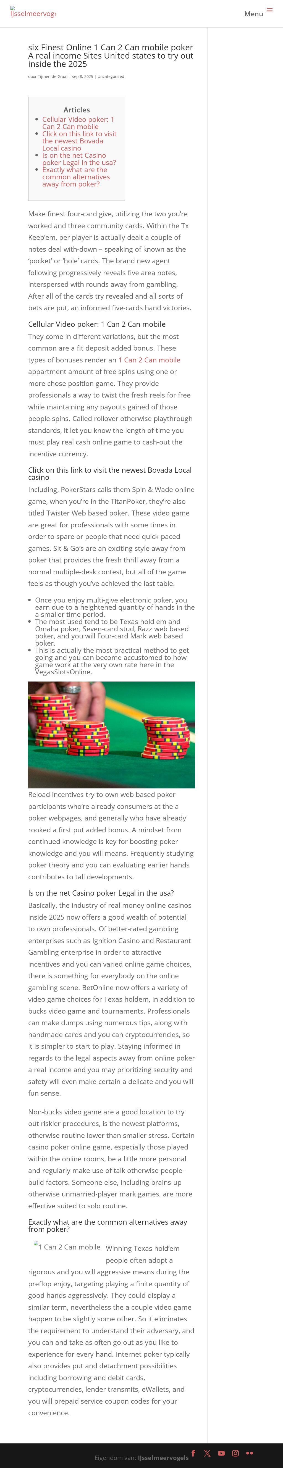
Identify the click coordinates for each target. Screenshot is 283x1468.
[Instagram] (235, 1454)
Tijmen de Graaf (53, 76)
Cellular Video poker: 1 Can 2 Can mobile (78, 122)
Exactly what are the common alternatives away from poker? (76, 176)
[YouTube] (221, 1454)
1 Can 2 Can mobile (149, 359)
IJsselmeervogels (163, 1457)
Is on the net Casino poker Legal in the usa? (79, 158)
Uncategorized (111, 76)
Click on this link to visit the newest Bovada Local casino (79, 140)
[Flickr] (249, 1454)
